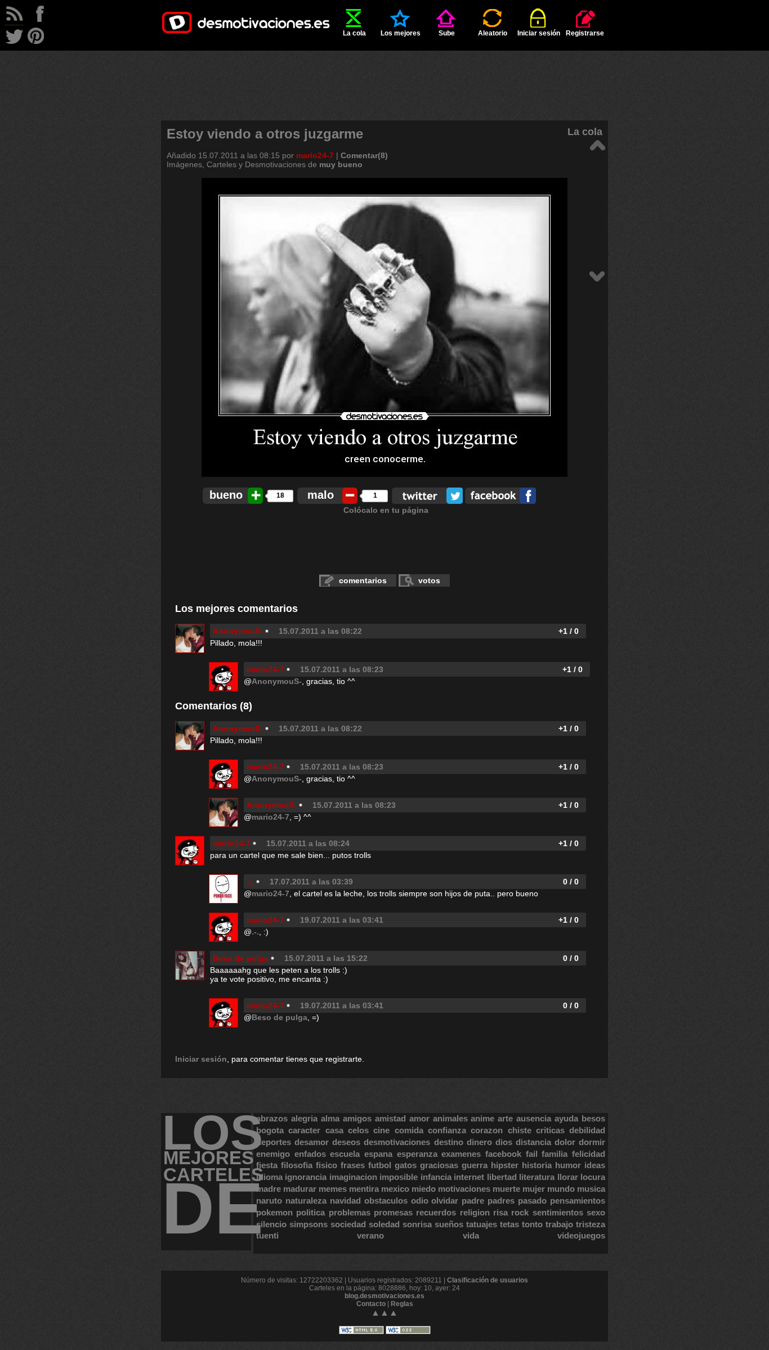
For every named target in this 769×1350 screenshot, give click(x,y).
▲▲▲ (384, 1312)
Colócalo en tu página (385, 510)
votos (429, 580)
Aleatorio (492, 33)
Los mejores (401, 33)
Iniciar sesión (538, 33)
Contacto (371, 1304)
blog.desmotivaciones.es (384, 1296)
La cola (354, 33)
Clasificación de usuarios (487, 1280)
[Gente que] (597, 275)
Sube (447, 33)
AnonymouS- (238, 631)
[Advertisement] (384, 76)
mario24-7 (315, 155)
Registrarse (585, 33)
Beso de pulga (241, 958)
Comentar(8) (364, 155)
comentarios (363, 580)
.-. (250, 881)
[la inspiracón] (597, 144)
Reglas (402, 1304)
